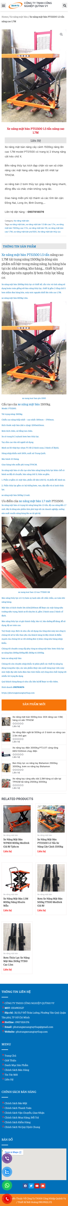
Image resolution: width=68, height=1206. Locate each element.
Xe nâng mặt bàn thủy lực (49, 232)
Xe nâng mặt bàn (19, 16)
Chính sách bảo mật (16, 1103)
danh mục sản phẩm (16, 1065)
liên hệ (9, 1079)
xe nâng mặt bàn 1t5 (38, 228)
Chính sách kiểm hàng (18, 1122)
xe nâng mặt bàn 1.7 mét (35, 501)
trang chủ (10, 1055)
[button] (3, 5)
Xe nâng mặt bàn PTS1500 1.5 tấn (25, 254)
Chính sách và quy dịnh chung (22, 1127)
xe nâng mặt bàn (17, 224)
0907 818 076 (22, 1022)
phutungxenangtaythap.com (32, 1031)
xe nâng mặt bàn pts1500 (25, 232)
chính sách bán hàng (17, 1069)
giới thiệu (10, 1060)
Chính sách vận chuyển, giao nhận (24, 1112)
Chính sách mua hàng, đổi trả (22, 1117)
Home (5, 16)
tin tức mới (11, 1074)
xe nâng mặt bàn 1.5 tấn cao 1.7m (41, 224)
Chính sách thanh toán (18, 1108)
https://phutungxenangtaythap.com (18, 692)
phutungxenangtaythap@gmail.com (33, 1026)
